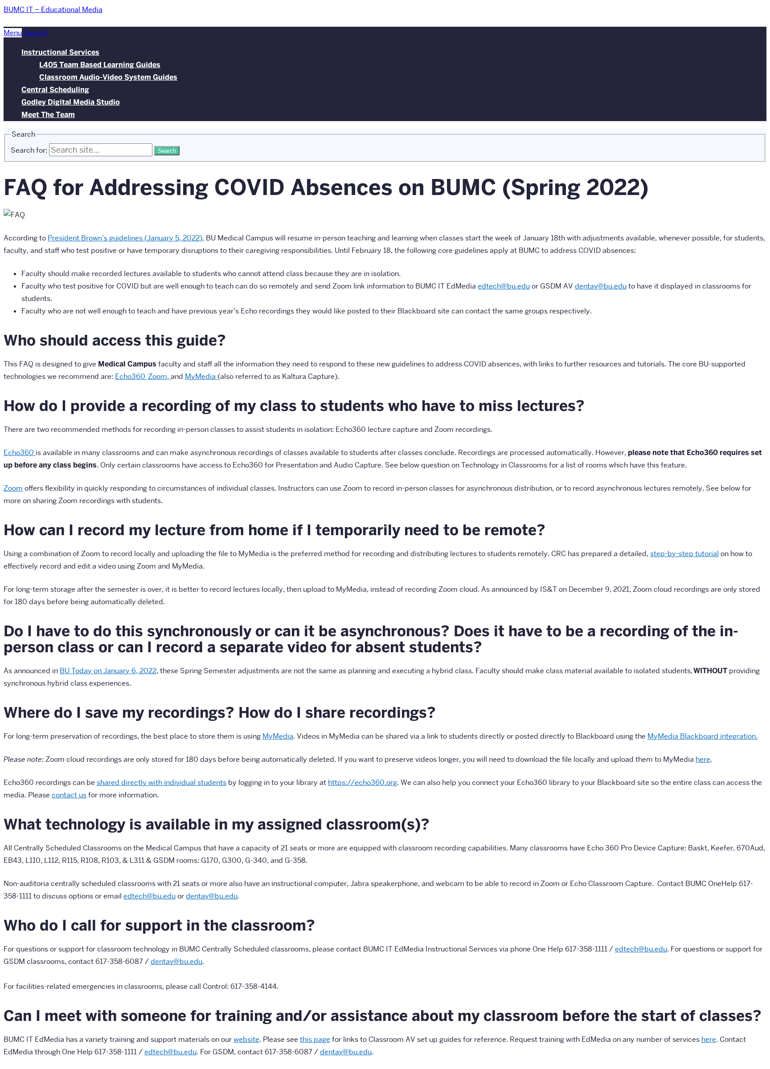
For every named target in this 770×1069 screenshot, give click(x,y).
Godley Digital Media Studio (70, 102)
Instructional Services (60, 52)
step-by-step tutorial (684, 553)
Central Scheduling (55, 89)
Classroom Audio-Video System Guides (108, 77)
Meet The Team (48, 114)
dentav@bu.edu (346, 1052)
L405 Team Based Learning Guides (99, 64)
